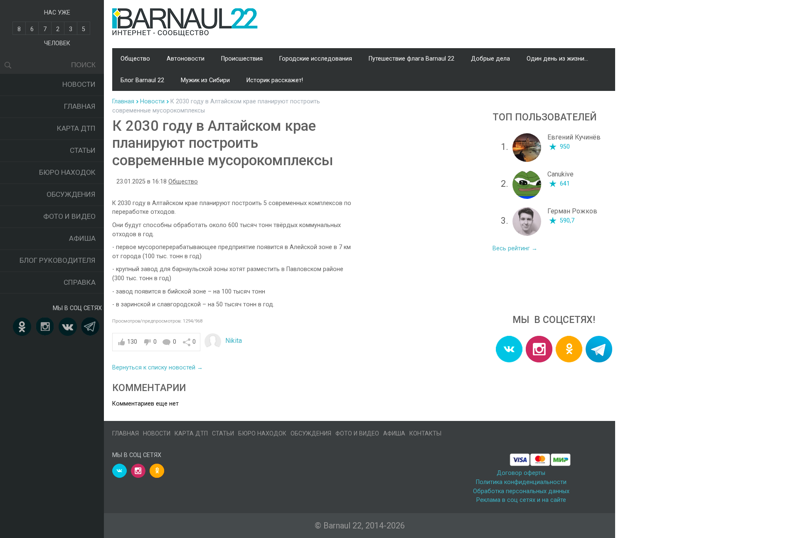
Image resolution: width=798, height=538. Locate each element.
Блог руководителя (58, 260)
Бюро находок (67, 172)
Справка (80, 282)
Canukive (560, 174)
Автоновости (185, 58)
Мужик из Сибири (205, 80)
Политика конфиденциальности (521, 482)
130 (132, 341)
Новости (79, 84)
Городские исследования (315, 58)
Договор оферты (521, 473)
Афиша (82, 238)
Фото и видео (69, 216)
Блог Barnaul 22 (142, 80)
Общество (135, 58)
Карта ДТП (76, 128)
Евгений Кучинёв (574, 137)
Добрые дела (490, 58)
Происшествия (242, 58)
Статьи (83, 150)
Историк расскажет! (274, 80)
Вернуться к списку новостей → (157, 367)
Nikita (233, 341)
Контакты (425, 433)
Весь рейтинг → (515, 248)
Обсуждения (71, 194)
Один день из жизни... (557, 58)
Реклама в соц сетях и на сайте (521, 500)
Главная (80, 106)
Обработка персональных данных (521, 491)
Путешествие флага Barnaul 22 (411, 58)
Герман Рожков (572, 211)
